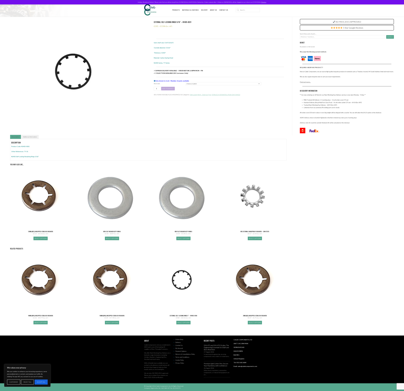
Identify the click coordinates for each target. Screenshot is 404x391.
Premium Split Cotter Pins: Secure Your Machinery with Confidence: (216, 365)
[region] (27, 375)
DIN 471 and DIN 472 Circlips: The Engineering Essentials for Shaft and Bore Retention (216, 347)
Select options (41, 238)
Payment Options (181, 351)
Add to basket (168, 88)
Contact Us (223, 10)
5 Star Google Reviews (353, 27)
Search (390, 37)
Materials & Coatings (190, 10)
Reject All (27, 382)
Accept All (41, 382)
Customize (13, 382)
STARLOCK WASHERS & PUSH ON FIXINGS (226, 95)
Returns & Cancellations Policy (185, 354)
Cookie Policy (179, 360)
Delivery (204, 10)
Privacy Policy (179, 363)
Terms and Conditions (182, 357)
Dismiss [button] (263, 2)
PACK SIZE (157, 83)
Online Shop (179, 339)
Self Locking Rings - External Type (200, 95)
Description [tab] (15, 137)
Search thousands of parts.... (308, 34)
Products (176, 10)
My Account (179, 348)
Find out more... (305, 82)
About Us (213, 10)
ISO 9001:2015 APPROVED (348, 21)
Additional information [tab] (30, 137)
